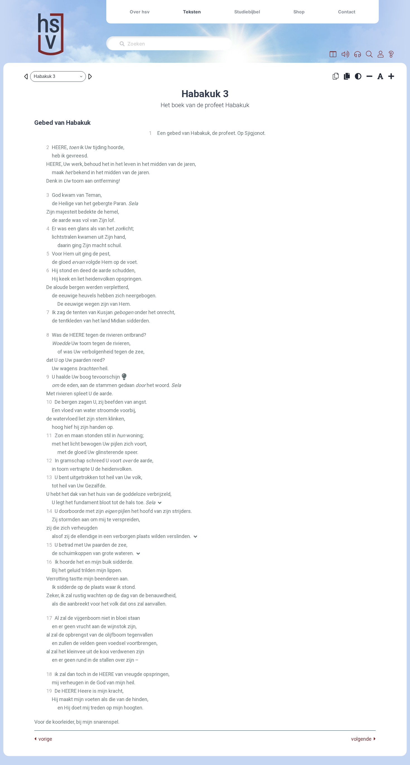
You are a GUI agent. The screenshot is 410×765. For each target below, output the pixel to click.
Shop (299, 12)
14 (49, 511)
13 (49, 477)
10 (49, 402)
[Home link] (51, 38)
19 (49, 691)
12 (49, 460)
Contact (346, 12)
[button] (333, 54)
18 (49, 674)
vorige (44, 739)
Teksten (192, 12)
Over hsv (139, 12)
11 (49, 435)
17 (49, 618)
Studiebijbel (247, 12)
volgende (362, 739)
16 (49, 562)
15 (49, 545)
